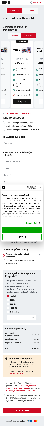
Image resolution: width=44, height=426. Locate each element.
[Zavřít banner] (41, 187)
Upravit (20, 237)
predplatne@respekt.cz (17, 374)
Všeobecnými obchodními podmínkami (20, 391)
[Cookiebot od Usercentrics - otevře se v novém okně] (27, 187)
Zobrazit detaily (31, 223)
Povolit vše (22, 230)
